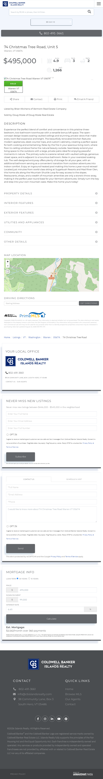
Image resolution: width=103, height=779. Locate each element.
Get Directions (89, 303)
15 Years (34, 579)
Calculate (51, 619)
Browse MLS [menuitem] (73, 694)
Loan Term (11, 579)
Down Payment (13, 595)
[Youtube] (59, 719)
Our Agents (22, 382)
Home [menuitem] (69, 689)
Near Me (51, 22)
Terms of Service (71, 556)
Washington (34, 337)
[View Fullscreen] (8, 272)
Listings (16, 337)
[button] (89, 12)
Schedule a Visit (74, 479)
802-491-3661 (53, 33)
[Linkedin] (52, 719)
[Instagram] (45, 719)
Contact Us (10, 382)
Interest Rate (12, 605)
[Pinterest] (66, 719)
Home (7, 337)
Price (8, 585)
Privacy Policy (56, 556)
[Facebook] (38, 719)
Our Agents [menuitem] (72, 699)
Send (20, 548)
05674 (56, 337)
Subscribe (20, 456)
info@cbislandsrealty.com (35, 694)
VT (24, 337)
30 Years (23, 579)
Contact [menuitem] (70, 704)
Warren (47, 337)
